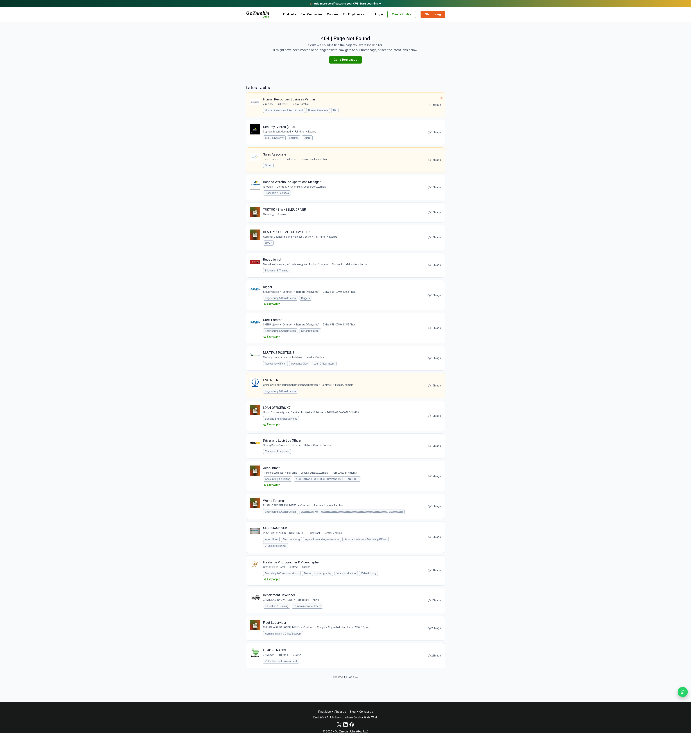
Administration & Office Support (283, 633)
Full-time (282, 104)
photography (324, 573)
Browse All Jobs (344, 677)
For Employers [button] (352, 14)
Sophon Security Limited (277, 131)
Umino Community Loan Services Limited (286, 412)
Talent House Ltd (272, 159)
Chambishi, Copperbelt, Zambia (308, 186)
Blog (353, 711)
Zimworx (268, 104)
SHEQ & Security (274, 137)
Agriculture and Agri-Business (322, 539)
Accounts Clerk (299, 363)
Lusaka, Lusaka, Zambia (313, 159)
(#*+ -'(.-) (352, 511)
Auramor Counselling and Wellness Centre (287, 236)
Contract (282, 186)
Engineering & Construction (280, 298)
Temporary (302, 599)
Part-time (320, 236)
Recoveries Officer (275, 363)
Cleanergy (269, 214)
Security (293, 137)
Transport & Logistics (277, 193)
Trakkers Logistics (273, 472)
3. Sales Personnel (275, 545)
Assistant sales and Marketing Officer (365, 539)
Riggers (305, 298)
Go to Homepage (345, 59)
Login (379, 14)
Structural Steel (310, 330)
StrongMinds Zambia (275, 445)
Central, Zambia (333, 533)
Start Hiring (433, 14)
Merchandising (291, 539)
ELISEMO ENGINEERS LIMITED (280, 505)
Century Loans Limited (275, 357)
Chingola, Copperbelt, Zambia (334, 627)
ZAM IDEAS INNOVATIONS (278, 599)
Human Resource (318, 110)
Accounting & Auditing (277, 479)
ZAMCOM (268, 654)
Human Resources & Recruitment (284, 110)
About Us (340, 711)
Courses (332, 14)
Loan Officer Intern (324, 363)
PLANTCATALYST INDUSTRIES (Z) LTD (284, 533)
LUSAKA (296, 654)
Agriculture (271, 539)
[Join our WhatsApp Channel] (683, 692)
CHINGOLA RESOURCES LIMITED (281, 627)
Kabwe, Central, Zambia (317, 445)
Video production (346, 573)
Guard (307, 137)
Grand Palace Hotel (274, 567)
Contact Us (366, 711)
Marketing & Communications (282, 573)
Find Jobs (289, 14)
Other (268, 165)
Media (307, 573)
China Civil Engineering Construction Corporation (290, 384)
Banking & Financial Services (281, 418)
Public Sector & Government (281, 661)
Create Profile (402, 14)
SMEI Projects (271, 291)
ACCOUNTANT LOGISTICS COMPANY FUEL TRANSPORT (327, 479)
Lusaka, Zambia (300, 104)
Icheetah (268, 186)
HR (335, 110)
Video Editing (368, 573)
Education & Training (276, 270)
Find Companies (311, 14)
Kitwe (316, 599)
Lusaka (312, 131)
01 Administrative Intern (307, 606)
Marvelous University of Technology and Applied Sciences (295, 264)
